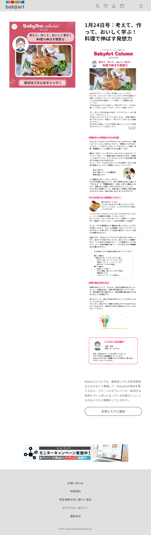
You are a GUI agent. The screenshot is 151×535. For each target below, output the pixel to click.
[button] (98, 6)
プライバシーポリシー (75, 508)
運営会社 (75, 516)
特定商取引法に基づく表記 (75, 499)
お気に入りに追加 (113, 411)
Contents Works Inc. (82, 528)
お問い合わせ (75, 483)
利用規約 (75, 491)
